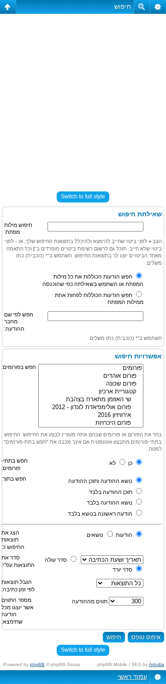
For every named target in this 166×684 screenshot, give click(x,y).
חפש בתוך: (13, 479)
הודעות (125, 535)
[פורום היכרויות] (91, 423)
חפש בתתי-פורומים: (14, 464)
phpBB (37, 664)
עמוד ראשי (132, 676)
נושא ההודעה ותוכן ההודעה (101, 481)
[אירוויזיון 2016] (91, 415)
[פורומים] (91, 368)
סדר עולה (56, 560)
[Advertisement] (83, 99)
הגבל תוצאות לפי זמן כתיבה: (18, 586)
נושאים (96, 535)
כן (131, 463)
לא (113, 463)
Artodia (156, 664)
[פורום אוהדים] (91, 376)
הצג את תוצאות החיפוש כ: (12, 539)
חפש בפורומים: (18, 367)
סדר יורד (123, 569)
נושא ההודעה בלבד (110, 503)
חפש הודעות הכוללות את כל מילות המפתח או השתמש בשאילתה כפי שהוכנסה (92, 280)
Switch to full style (83, 196)
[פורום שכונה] (91, 384)
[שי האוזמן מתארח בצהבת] (91, 400)
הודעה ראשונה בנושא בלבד (101, 514)
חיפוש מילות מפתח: (18, 229)
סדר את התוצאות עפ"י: (18, 561)
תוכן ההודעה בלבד (111, 492)
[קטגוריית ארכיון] (91, 392)
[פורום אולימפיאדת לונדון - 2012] (91, 407)
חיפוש (122, 6)
